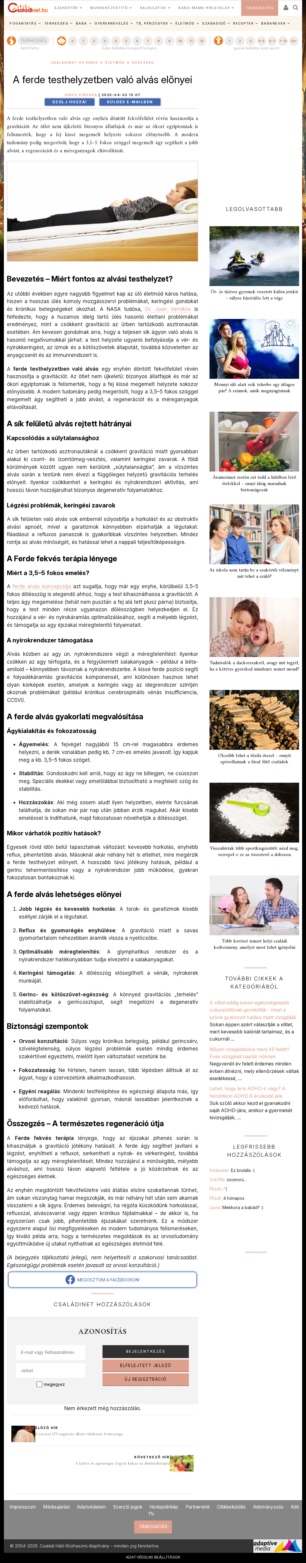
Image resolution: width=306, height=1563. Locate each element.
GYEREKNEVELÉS (111, 23)
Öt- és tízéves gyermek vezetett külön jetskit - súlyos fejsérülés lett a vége (254, 295)
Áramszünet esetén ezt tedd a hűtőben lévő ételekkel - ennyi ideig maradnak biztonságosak (254, 483)
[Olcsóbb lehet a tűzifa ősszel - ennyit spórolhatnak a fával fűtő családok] (254, 720)
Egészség (143, 63)
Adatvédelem (91, 1507)
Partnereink (198, 1507)
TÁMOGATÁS (260, 8)
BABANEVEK (273, 23)
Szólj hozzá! (69, 102)
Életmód (115, 63)
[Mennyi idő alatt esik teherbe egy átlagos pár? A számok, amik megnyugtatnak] (254, 349)
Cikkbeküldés (231, 1507)
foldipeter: (232, 1170)
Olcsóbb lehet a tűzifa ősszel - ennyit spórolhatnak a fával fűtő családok (254, 759)
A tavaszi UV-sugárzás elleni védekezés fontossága (79, 1434)
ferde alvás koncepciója (42, 586)
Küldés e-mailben (130, 102)
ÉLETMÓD (185, 23)
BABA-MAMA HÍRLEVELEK (204, 8)
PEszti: (218, 1188)
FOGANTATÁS (23, 23)
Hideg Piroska (81, 95)
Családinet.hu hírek (74, 63)
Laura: (236, 1207)
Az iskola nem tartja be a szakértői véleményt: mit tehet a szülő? (254, 573)
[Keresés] (296, 5)
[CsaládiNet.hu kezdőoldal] (28, 7)
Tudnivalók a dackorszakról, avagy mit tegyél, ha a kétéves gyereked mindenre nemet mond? (254, 666)
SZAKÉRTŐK (66, 8)
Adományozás (268, 1507)
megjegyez (54, 1384)
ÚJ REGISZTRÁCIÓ (146, 1379)
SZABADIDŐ (214, 23)
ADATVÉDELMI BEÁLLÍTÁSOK (153, 1557)
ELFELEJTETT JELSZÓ (146, 1365)
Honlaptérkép (163, 1507)
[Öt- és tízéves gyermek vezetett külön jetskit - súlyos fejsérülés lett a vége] (254, 256)
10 (180, 41)
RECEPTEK (243, 23)
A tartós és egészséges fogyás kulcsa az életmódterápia (122, 1463)
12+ (294, 41)
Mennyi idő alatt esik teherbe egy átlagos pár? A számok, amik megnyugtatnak (254, 388)
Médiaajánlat (56, 1507)
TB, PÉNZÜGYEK (152, 23)
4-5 (261, 41)
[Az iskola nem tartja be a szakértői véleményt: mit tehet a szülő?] (254, 534)
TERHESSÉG (56, 23)
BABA (81, 23)
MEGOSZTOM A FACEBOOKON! (107, 1279)
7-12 (283, 41)
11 (190, 41)
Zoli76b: (228, 1179)
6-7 (272, 41)
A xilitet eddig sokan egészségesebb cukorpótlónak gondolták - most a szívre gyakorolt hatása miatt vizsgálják (252, 1010)
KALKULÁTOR (153, 8)
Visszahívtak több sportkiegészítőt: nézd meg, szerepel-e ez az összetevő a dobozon (254, 851)
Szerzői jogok (127, 1507)
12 (202, 41)
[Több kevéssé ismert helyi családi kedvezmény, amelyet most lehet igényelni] (254, 905)
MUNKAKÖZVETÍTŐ (109, 8)
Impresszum (23, 1507)
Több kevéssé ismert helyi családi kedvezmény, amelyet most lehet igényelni (254, 944)
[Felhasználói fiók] (285, 5)
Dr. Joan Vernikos (168, 309)
